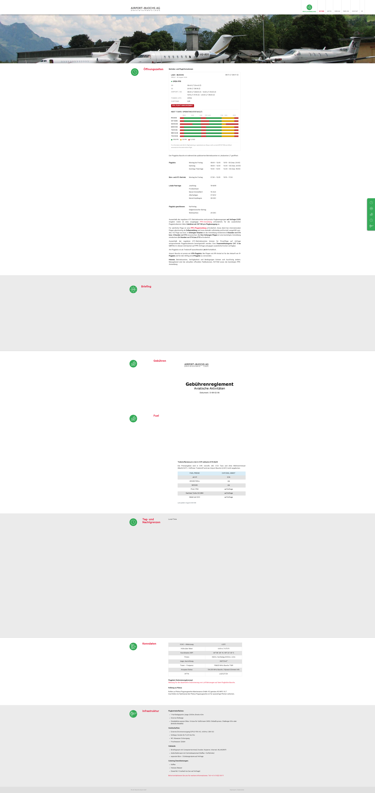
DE (362, 11)
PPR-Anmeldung (206, 222)
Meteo (329, 11)
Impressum (233, 790)
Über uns (346, 11)
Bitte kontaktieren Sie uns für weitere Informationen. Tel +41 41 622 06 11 (196, 776)
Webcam (337, 11)
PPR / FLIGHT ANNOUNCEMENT (182, 106)
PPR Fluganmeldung (309, 12)
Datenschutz (240, 790)
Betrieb (321, 11)
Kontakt (355, 11)
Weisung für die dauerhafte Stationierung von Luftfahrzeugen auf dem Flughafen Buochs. (201, 683)
